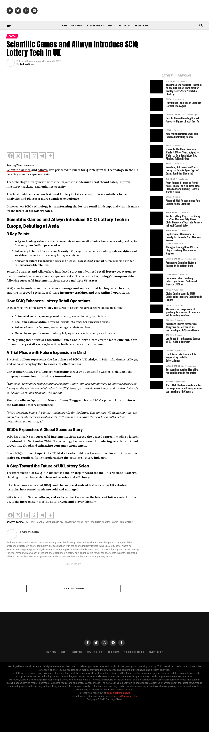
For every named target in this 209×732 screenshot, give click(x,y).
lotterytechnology (77, 522)
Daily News (76, 25)
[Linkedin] (26, 155)
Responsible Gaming (133, 652)
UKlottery (127, 522)
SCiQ (115, 522)
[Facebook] (10, 155)
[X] (18, 155)
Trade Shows (141, 25)
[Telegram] (42, 155)
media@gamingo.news (126, 696)
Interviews (124, 25)
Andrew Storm (27, 64)
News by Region (94, 25)
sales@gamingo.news (118, 693)
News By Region (94, 652)
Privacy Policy (155, 652)
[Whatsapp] (34, 155)
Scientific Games (19, 170)
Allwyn (43, 170)
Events (111, 25)
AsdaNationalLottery (50, 522)
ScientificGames (101, 522)
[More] (50, 155)
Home (64, 25)
